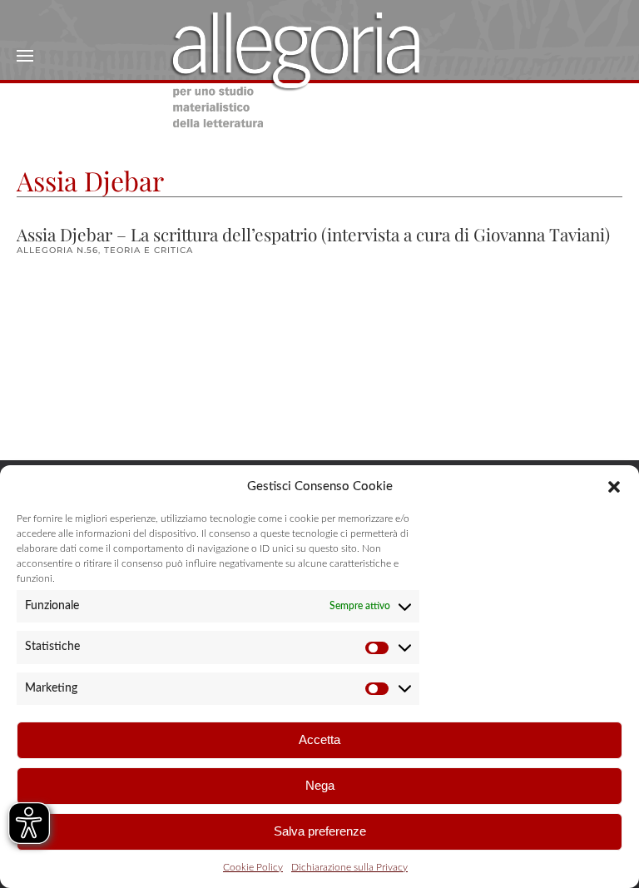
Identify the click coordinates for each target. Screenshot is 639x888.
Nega (319, 785)
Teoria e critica (148, 250)
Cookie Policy (253, 867)
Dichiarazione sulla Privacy (349, 867)
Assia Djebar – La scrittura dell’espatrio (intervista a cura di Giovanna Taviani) (313, 234)
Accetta (319, 739)
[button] (614, 486)
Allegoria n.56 (57, 250)
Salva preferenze (320, 831)
